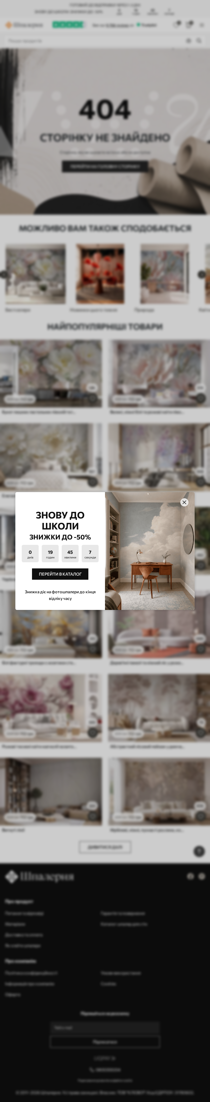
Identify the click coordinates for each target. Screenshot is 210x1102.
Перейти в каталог (60, 573)
